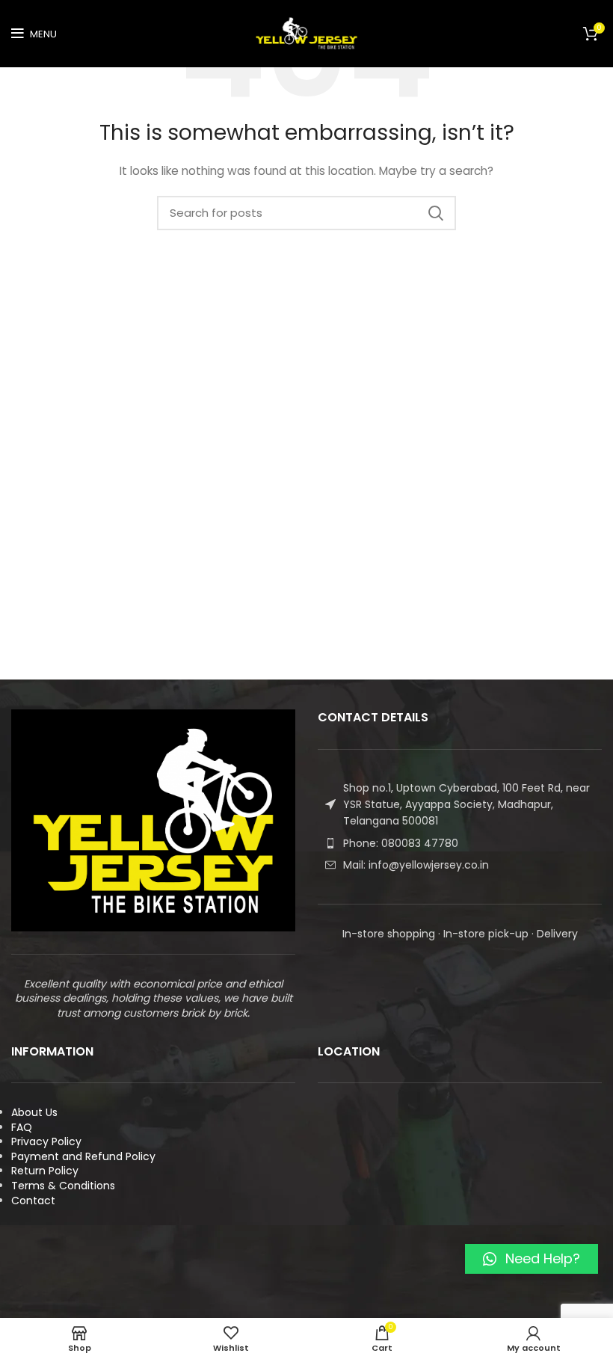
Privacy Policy (46, 1141)
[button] (531, 1259)
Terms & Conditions (63, 1185)
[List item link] (459, 843)
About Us (34, 1112)
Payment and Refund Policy (83, 1156)
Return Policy (44, 1170)
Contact (33, 1200)
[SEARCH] (436, 213)
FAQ (21, 1127)
